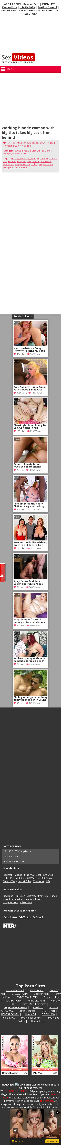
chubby (34, 164)
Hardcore (17, 153)
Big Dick (32, 150)
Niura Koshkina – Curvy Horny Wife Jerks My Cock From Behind (29, 350)
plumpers (8, 167)
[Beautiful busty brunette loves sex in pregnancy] (30, 450)
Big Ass (23, 150)
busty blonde (33, 161)
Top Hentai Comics (31, 1017)
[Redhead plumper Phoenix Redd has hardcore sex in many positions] (30, 644)
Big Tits (40, 150)
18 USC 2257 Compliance (17, 851)
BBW (17, 150)
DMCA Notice (10, 856)
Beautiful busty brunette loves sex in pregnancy (29, 465)
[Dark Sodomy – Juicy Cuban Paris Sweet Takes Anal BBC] (30, 384)
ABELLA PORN (12, 4)
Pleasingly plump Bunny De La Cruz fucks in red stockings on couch (30, 427)
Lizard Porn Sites (48, 10)
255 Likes (21, 548)
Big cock (41, 158)
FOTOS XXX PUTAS (27, 997)
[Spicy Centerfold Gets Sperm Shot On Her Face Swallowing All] (30, 578)
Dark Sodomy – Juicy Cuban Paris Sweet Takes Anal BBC (30, 388)
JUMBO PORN (27, 7)
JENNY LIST (48, 4)
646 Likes (21, 509)
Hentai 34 (30, 1014)
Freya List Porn (52, 997)
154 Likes (10, 142)
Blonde (48, 150)
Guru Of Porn (8, 10)
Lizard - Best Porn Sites (33, 1004)
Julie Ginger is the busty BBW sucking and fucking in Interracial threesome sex (29, 505)
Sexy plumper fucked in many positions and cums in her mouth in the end (29, 621)
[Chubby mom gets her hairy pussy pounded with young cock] (30, 683)
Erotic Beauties (27, 1010)
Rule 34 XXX (8, 1017)
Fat (40, 164)
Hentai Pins (37, 1021)
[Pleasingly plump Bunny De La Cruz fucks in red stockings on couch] (30, 411)
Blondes (12, 161)
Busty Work (45, 161)
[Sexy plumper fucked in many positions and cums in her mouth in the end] (30, 605)
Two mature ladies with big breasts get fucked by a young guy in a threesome (30, 544)
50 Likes (20, 703)
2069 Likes (22, 392)
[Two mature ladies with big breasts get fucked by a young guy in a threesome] (30, 539)
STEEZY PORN (27, 10)
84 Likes (20, 625)
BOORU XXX (48, 1014)
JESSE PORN (30, 13)
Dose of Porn (31, 4)
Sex (17, 57)
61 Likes (20, 587)
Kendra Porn (9, 7)
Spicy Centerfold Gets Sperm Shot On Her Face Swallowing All (28, 583)
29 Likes (20, 470)
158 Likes (21, 431)
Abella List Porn (36, 1000)
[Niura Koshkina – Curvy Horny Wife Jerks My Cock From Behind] (30, 345)
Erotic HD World (47, 7)
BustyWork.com (22, 164)
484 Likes (21, 354)
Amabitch (38, 1007)
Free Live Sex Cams (14, 861)
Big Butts (31, 158)
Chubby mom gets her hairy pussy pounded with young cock (30, 699)
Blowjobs (21, 161)
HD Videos (48, 164)
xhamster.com (20, 167)
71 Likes (20, 664)
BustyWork (8, 164)
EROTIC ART (48, 1010)
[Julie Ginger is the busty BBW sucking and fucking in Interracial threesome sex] (30, 500)
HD (24, 153)
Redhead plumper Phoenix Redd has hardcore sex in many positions (29, 660)
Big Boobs (21, 158)
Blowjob (7, 153)
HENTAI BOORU (10, 1014)
